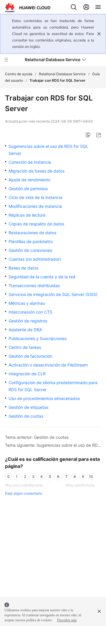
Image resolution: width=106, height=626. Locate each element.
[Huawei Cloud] (27, 7)
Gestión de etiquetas (28, 407)
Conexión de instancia (30, 162)
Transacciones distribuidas (34, 285)
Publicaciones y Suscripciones (38, 338)
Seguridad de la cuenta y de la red (42, 276)
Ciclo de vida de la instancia (35, 197)
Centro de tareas (25, 347)
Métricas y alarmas (27, 303)
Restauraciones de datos (32, 232)
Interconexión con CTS (30, 311)
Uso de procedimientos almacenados (44, 398)
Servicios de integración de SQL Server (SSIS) (53, 294)
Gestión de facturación (30, 356)
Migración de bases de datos (36, 170)
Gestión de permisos (28, 188)
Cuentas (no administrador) (35, 259)
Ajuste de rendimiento (29, 179)
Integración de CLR (27, 373)
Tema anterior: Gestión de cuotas (37, 437)
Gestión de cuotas (26, 416)
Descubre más (67, 620)
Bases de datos (23, 267)
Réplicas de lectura (27, 214)
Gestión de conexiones (30, 250)
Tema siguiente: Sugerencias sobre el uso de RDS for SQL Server (53, 445)
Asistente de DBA (25, 329)
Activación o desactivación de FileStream (48, 364)
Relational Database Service (62, 74)
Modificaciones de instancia (35, 206)
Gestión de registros (28, 320)
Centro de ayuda (18, 74)
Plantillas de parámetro (31, 241)
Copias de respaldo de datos (36, 223)
